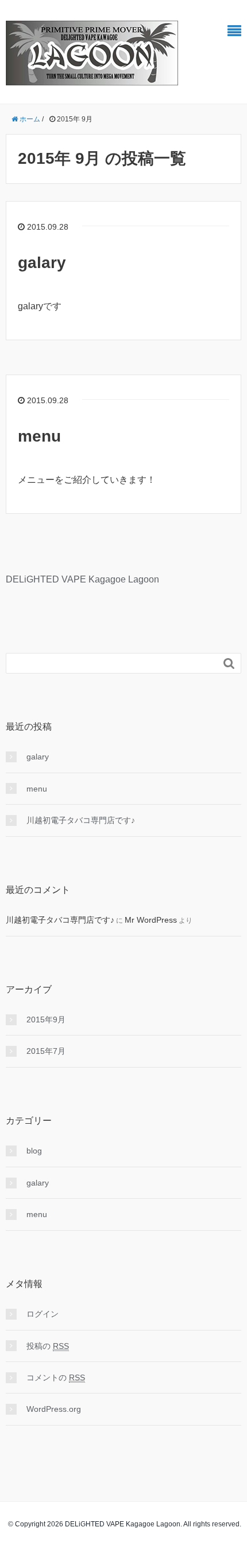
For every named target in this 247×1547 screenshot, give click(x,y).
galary (42, 262)
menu (39, 436)
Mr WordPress (151, 919)
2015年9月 (45, 1019)
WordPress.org (53, 1409)
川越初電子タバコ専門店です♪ (80, 820)
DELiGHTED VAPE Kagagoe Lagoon (82, 579)
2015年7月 (45, 1051)
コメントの (55, 1377)
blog (34, 1150)
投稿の (47, 1346)
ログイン (42, 1313)
